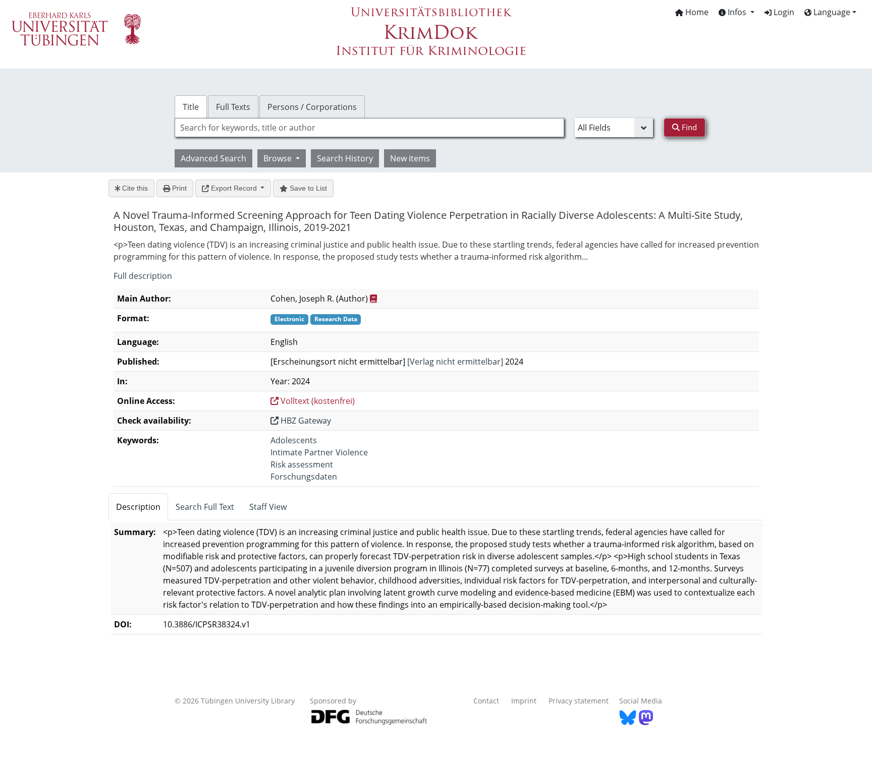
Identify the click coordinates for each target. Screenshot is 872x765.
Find (688, 127)
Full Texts (233, 106)
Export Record (234, 188)
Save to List (307, 188)
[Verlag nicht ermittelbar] (455, 361)
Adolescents (293, 440)
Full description (143, 275)
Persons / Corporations (312, 106)
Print (178, 188)
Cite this (134, 188)
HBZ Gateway (305, 420)
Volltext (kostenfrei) (317, 400)
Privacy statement (579, 700)
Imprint (523, 700)
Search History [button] (345, 158)
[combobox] (369, 127)
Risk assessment (301, 464)
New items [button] (410, 158)
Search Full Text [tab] (205, 506)
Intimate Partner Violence (319, 452)
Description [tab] (138, 506)
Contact (486, 700)
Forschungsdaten (303, 476)
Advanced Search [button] (213, 158)
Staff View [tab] (268, 506)
